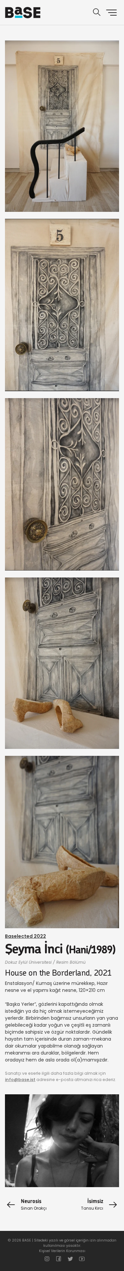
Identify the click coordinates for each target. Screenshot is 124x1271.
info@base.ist (20, 1079)
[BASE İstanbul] (22, 12)
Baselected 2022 (25, 936)
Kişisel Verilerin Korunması (62, 1250)
